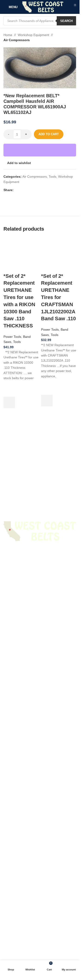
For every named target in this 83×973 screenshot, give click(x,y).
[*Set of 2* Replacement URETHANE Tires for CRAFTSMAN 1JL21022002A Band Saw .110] (58, 410)
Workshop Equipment (33, 35)
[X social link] (22, 190)
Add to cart (49, 134)
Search (66, 21)
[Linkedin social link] (33, 190)
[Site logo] (42, 7)
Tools (52, 176)
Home (7, 35)
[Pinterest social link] (27, 190)
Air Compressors (16, 40)
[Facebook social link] (16, 190)
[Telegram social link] (38, 190)
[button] (9, 714)
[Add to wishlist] (9, 702)
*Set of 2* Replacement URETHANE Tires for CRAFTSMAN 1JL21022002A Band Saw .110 (58, 608)
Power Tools (12, 648)
